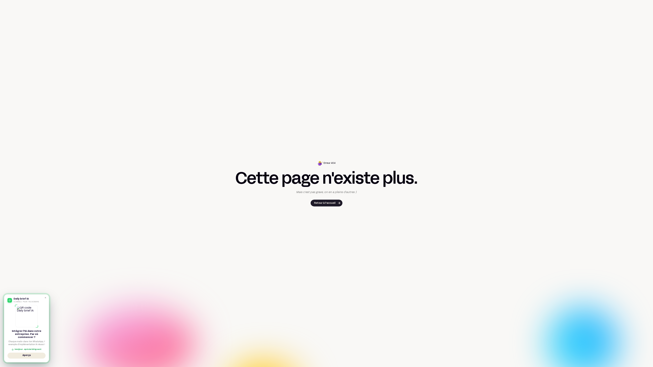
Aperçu (26, 356)
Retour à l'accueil (325, 203)
